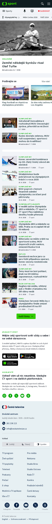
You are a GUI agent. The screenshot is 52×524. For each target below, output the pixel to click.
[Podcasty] (24, 11)
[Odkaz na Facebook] (10, 396)
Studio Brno (32, 463)
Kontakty (31, 496)
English (5, 519)
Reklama (31, 458)
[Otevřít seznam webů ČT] (49, 4)
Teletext (6, 469)
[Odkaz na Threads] (28, 396)
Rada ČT (31, 474)
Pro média (31, 453)
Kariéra (30, 480)
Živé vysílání (7, 458)
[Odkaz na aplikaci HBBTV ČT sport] (10, 363)
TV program (7, 453)
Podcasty (6, 474)
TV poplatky (7, 463)
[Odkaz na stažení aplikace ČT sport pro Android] (28, 356)
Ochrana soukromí (18, 519)
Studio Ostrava (34, 469)
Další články (24, 316)
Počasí (5, 480)
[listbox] (26, 444)
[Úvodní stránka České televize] (13, 407)
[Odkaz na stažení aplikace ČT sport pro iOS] (10, 356)
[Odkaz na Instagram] (4, 396)
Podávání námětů (35, 485)
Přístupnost (33, 519)
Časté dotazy (33, 490)
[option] (10, 444)
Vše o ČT (6, 496)
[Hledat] (42, 4)
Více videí (46, 81)
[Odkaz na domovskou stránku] (13, 3)
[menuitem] (30, 17)
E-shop (5, 485)
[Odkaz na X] (16, 396)
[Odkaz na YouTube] (22, 396)
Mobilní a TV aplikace (11, 490)
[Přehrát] (6, 97)
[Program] (32, 11)
